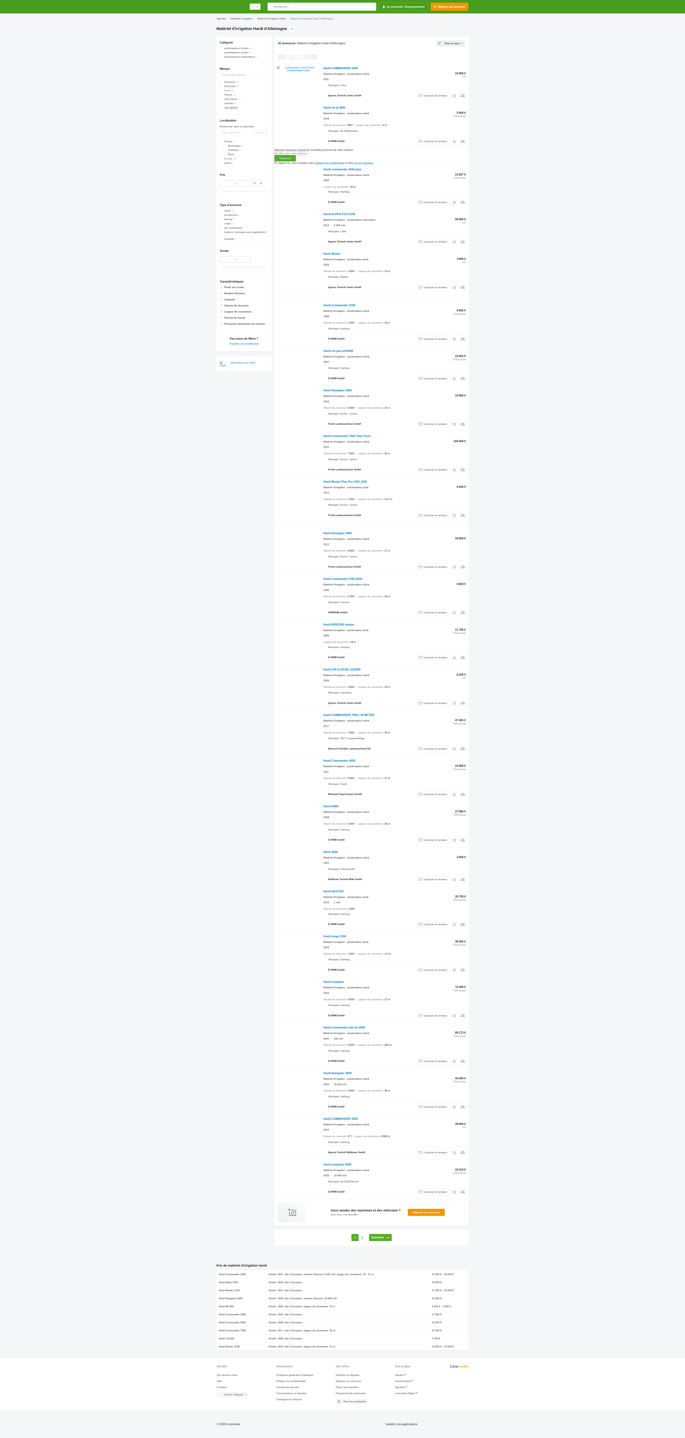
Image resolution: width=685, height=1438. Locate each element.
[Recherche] (271, 6)
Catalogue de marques (289, 1399)
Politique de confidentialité (291, 1381)
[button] (454, 95)
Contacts (222, 1387)
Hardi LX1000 (226, 1338)
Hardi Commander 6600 (232, 1322)
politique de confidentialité (329, 162)
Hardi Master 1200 (229, 1290)
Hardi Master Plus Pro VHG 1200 (345, 481)
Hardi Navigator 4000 (337, 390)
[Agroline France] (231, 6)
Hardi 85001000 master (338, 624)
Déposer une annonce (426, 1212)
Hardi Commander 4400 (339, 760)
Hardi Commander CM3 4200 (342, 578)
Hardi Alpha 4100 (228, 1282)
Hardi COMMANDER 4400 (340, 68)
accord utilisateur (363, 162)
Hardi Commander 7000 (232, 1330)
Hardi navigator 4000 (337, 1164)
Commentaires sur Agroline (291, 1393)
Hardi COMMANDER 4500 (340, 1118)
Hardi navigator (333, 981)
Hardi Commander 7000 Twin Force (347, 436)
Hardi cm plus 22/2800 (338, 350)
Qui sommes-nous (227, 1375)
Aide (219, 1381)
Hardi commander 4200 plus (342, 169)
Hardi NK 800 (226, 1306)
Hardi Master (332, 253)
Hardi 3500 (330, 851)
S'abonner (285, 158)
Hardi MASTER (333, 891)
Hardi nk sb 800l (334, 107)
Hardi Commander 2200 (339, 305)
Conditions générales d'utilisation (294, 1375)
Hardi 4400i (331, 806)
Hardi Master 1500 (229, 1346)
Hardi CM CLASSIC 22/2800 (342, 669)
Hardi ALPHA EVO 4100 (339, 214)
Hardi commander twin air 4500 (344, 1027)
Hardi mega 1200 (334, 936)
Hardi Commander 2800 (232, 1314)
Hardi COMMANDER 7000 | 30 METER (348, 715)
